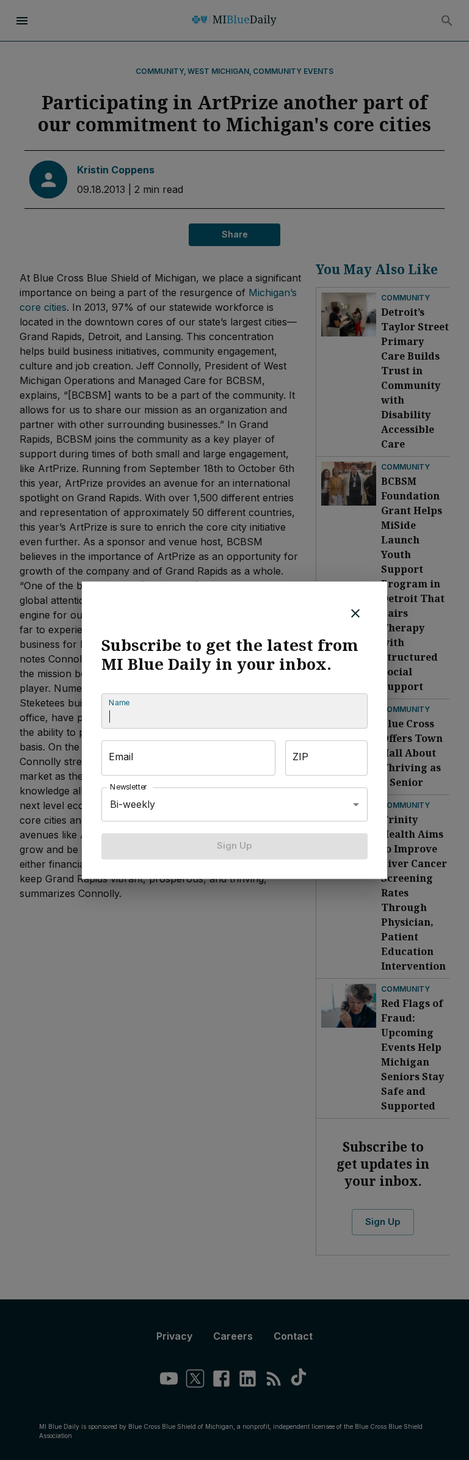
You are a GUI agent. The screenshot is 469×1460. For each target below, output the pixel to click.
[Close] (355, 613)
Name (119, 703)
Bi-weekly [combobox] (132, 804)
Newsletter (129, 787)
